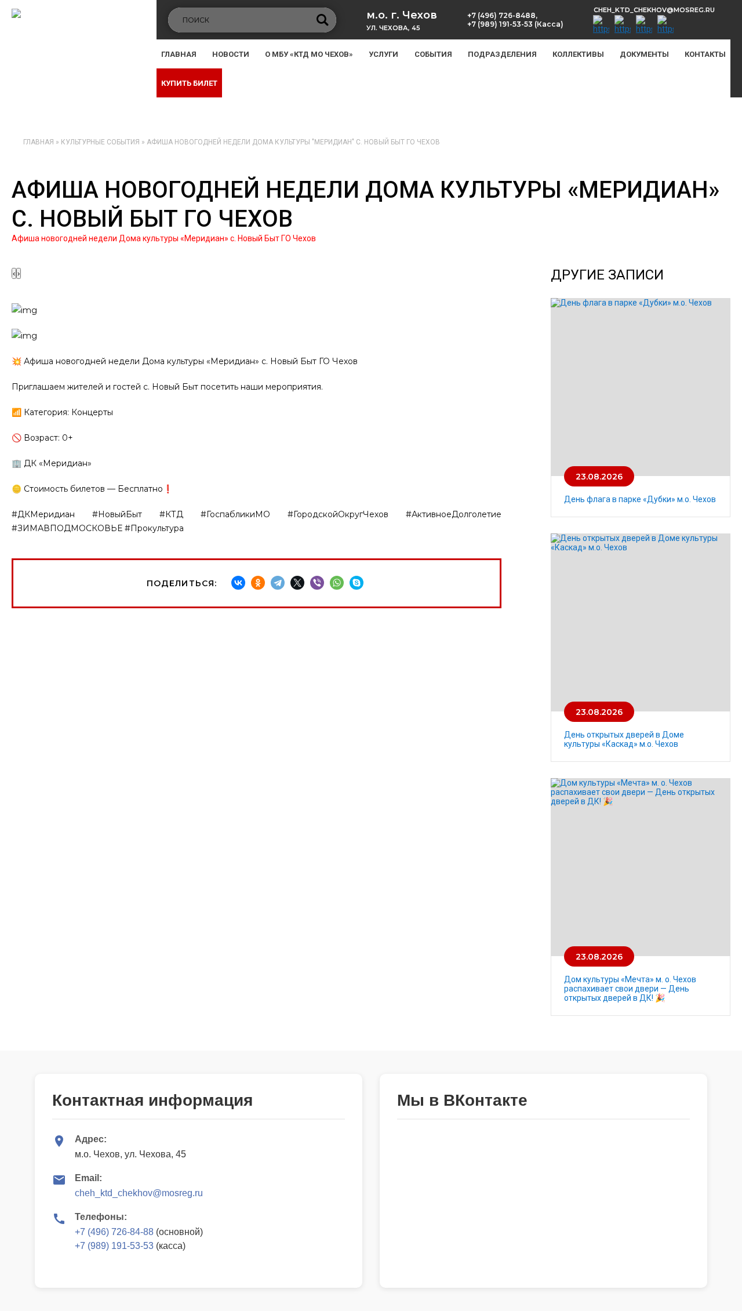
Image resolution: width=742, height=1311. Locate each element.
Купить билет (189, 83)
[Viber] (317, 583)
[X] (297, 583)
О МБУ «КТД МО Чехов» (309, 54)
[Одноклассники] (258, 583)
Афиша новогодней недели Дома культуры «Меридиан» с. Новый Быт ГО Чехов (164, 238)
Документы (644, 54)
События (433, 54)
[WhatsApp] (337, 583)
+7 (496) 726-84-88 (114, 1232)
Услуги (383, 54)
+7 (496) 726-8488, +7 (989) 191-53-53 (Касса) (515, 19)
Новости (230, 54)
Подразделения (502, 54)
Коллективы (578, 54)
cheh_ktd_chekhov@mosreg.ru (654, 10)
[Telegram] (278, 583)
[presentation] (14, 273)
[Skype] (356, 583)
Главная (179, 54)
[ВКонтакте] (238, 583)
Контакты (705, 54)
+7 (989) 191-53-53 (114, 1246)
